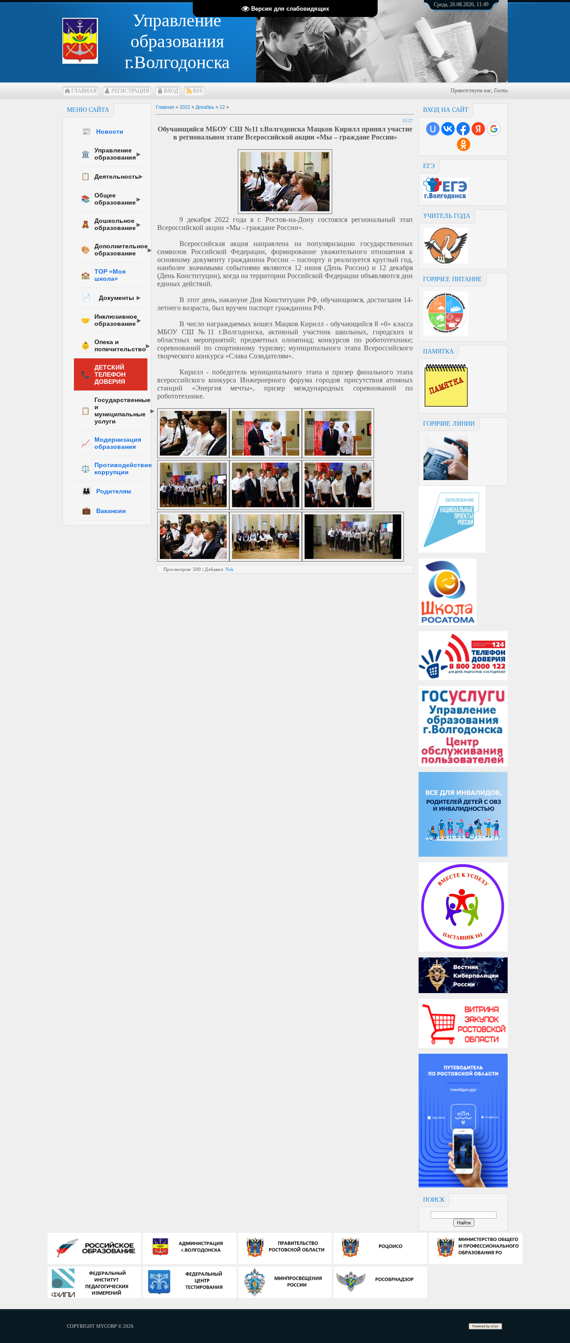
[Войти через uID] (433, 129)
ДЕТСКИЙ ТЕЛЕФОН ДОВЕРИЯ (103, 374)
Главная (84, 91)
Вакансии (104, 510)
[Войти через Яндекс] (478, 129)
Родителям (106, 491)
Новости (102, 131)
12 (222, 107)
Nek (229, 569)
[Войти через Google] (494, 129)
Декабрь (204, 107)
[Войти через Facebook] (463, 129)
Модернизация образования (111, 443)
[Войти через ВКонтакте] (448, 129)
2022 (184, 107)
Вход (171, 91)
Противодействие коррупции (114, 468)
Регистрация (130, 91)
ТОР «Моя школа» (103, 275)
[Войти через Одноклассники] (463, 144)
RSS (198, 91)
